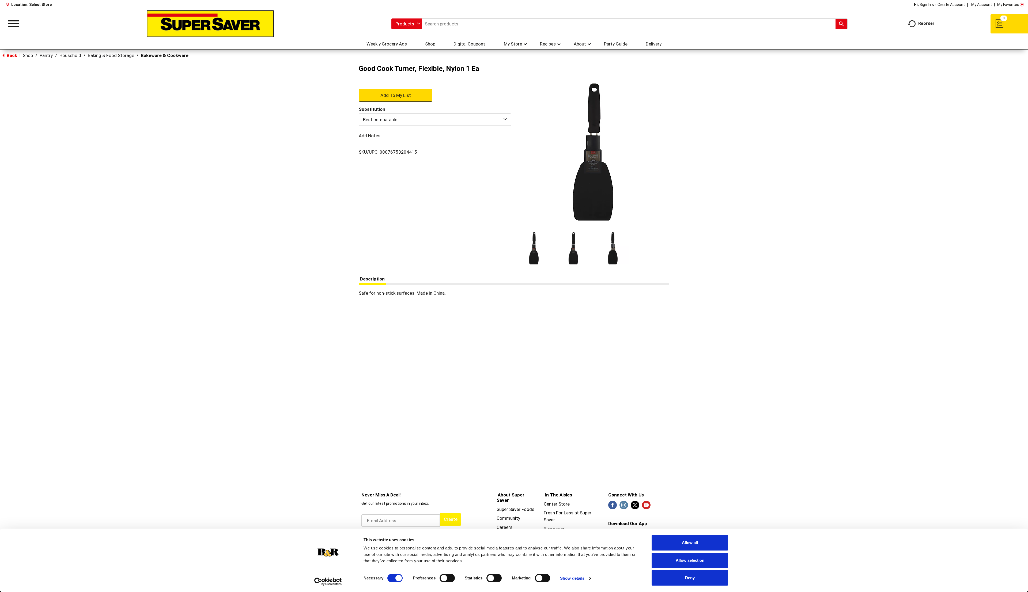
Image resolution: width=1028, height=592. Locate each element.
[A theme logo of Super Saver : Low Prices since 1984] (210, 23)
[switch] (447, 578)
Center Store (557, 504)
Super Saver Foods (515, 509)
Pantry (46, 55)
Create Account (951, 4)
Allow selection (690, 560)
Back (11, 55)
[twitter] (635, 506)
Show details (572, 578)
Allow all (690, 542)
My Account (981, 4)
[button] (534, 248)
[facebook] (612, 506)
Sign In (925, 4)
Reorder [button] (926, 23)
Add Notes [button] (369, 135)
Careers (504, 527)
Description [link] (372, 279)
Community (508, 518)
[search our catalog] (841, 24)
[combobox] (406, 23)
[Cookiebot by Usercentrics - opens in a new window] (328, 582)
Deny (690, 577)
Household (70, 55)
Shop (28, 55)
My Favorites (1008, 4)
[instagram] (623, 506)
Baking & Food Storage (111, 55)
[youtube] (646, 506)
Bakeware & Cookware (164, 55)
